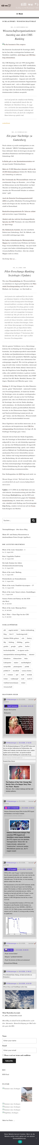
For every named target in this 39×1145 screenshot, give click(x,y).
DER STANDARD (13, 808)
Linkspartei (7, 662)
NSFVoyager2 (11, 869)
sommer (10, 674)
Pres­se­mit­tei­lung (14, 281)
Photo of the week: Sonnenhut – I (13, 550)
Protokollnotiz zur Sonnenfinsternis (14, 579)
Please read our (17, 1055)
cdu (23, 638)
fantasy (29, 638)
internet (31, 654)
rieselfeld (16, 670)
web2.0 (29, 679)
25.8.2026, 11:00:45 (26, 869)
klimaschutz (17, 658)
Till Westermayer (10, 699)
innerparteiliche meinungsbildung (15, 654)
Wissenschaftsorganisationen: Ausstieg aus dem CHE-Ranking (19, 35)
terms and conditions (23, 1055)
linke (26, 658)
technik (29, 674)
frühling (19, 642)
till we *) (30, 4)
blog (5, 634)
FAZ (22, 490)
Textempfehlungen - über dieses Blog (15, 529)
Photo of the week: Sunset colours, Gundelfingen (18, 592)
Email (4, 1045)
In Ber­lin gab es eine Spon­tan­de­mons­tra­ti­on (17, 161)
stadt (22, 674)
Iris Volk (10, 950)
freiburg (11, 642)
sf (4, 674)
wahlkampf (14, 679)
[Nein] (36, 1138)
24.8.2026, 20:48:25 (22, 950)
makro (16, 662)
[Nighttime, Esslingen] (10, 1112)
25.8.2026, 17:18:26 (25, 743)
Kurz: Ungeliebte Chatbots (11, 556)
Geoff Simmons (12, 706)
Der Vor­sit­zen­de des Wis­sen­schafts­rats (15, 179)
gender (6, 646)
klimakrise (7, 658)
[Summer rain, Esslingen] (11, 1088)
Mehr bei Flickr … (8, 1120)
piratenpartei (18, 666)
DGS (20, 474)
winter (23, 683)
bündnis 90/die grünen (11, 638)
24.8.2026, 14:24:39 (25, 983)
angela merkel (13, 630)
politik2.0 (7, 670)
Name (4, 1036)
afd (5, 630)
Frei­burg (5, 386)
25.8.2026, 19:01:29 (27, 706)
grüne (20, 646)
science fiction (26, 670)
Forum (33, 506)
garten (27, 642)
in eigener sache (23, 650)
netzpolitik (7, 666)
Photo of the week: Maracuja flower (14, 608)
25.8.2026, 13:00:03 (28, 808)
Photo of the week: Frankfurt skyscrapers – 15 (18, 585)
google (13, 646)
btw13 (11, 634)
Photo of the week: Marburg (11, 572)
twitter (6, 679)
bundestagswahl (21, 634)
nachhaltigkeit (26, 662)
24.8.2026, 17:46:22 (25, 971)
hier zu (12, 259)
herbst (27, 646)
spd (17, 674)
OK (20, 1142)
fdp (5, 642)
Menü (21, 14)
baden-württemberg (27, 630)
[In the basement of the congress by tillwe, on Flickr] (14, 44)
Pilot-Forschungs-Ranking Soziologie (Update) (19, 273)
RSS (12, 1026)
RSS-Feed (5, 1074)
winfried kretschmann (11, 683)
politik (27, 666)
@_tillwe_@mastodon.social (12, 1015)
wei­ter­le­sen (6, 123)
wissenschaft (8, 687)
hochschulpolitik (9, 650)
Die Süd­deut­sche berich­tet (11, 230)
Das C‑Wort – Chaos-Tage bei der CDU (15, 614)
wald (22, 679)
